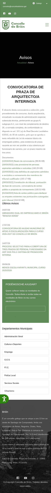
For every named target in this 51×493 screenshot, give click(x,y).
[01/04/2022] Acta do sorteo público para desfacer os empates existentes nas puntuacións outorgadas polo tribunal (25, 196)
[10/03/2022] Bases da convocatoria (18, 161)
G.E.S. (7, 360)
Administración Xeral (13, 336)
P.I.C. (6, 367)
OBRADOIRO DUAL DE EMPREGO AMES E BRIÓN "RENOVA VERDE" (25, 214)
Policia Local (10, 375)
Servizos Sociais (11, 383)
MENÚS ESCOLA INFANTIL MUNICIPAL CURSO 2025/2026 (23, 268)
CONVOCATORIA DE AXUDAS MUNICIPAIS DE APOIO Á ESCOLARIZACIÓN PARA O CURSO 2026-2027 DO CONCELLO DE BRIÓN (23, 231)
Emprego (8, 352)
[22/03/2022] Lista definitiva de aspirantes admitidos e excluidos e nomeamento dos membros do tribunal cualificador (25, 175)
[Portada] (14, 24)
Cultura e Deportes (12, 344)
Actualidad (21, 63)
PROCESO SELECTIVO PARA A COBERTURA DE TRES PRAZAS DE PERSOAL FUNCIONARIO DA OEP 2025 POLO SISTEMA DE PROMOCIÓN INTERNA (24, 250)
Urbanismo (9, 391)
